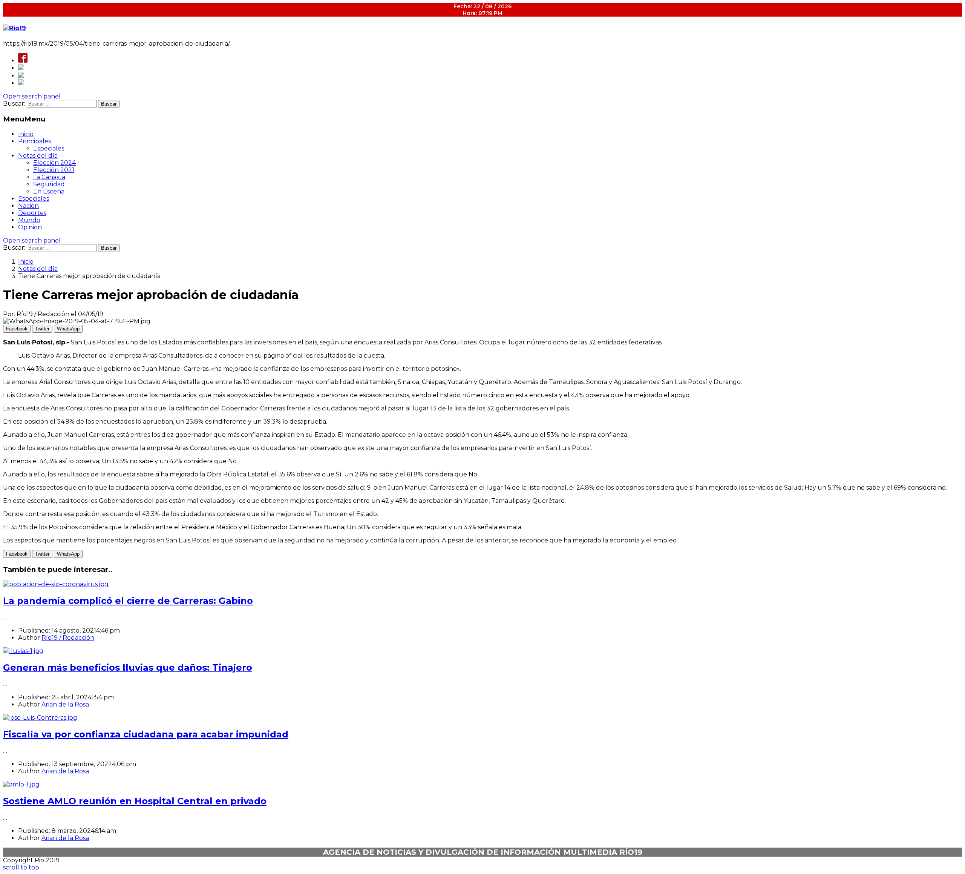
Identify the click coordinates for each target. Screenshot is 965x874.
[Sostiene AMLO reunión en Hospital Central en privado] (21, 784)
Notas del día (38, 155)
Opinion (30, 227)
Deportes (32, 213)
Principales (34, 141)
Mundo (29, 220)
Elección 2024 (54, 162)
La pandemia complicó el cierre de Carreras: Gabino (128, 600)
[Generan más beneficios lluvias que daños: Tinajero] (23, 650)
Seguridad (49, 184)
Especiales (48, 148)
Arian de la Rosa (65, 704)
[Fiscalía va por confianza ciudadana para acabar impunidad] (40, 717)
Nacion (28, 205)
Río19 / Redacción (67, 637)
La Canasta (49, 177)
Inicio (26, 134)
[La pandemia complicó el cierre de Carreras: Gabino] (56, 584)
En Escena (48, 191)
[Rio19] (14, 28)
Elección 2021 (53, 170)
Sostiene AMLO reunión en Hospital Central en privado (135, 801)
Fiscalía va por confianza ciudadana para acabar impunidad (145, 734)
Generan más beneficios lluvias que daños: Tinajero (127, 667)
